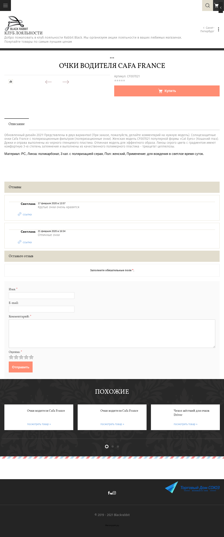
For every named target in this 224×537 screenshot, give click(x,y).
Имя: (13, 289)
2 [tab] (113, 446)
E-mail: (13, 303)
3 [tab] (118, 446)
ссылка (27, 214)
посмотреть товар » (39, 424)
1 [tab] (106, 446)
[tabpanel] (38, 417)
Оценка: (15, 352)
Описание (17, 124)
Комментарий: (20, 317)
